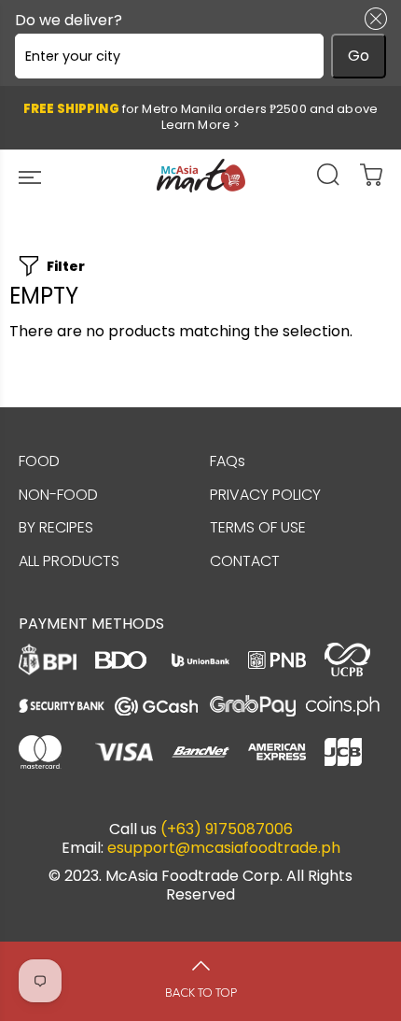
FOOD (39, 461)
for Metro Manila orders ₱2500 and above (200, 117)
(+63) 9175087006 (226, 829)
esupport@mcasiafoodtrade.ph (223, 848)
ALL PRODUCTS (69, 561)
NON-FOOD (58, 494)
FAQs (227, 461)
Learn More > (201, 125)
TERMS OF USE (258, 527)
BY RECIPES (56, 527)
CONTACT (245, 561)
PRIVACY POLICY (265, 494)
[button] (372, 18)
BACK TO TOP (201, 993)
